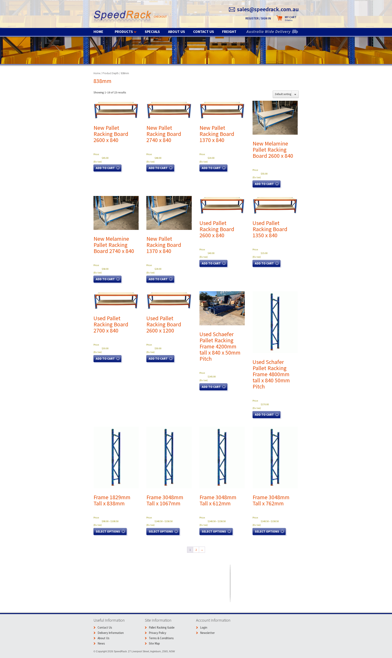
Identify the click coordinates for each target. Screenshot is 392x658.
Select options (108, 531)
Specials (152, 31)
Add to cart (105, 168)
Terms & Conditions (161, 638)
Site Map (154, 643)
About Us (176, 31)
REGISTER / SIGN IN (258, 18)
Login (203, 627)
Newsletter (207, 633)
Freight (229, 31)
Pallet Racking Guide (162, 627)
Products (124, 31)
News (101, 643)
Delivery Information (111, 633)
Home (98, 31)
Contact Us (203, 31)
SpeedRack (123, 16)
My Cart (290, 18)
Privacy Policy (157, 633)
